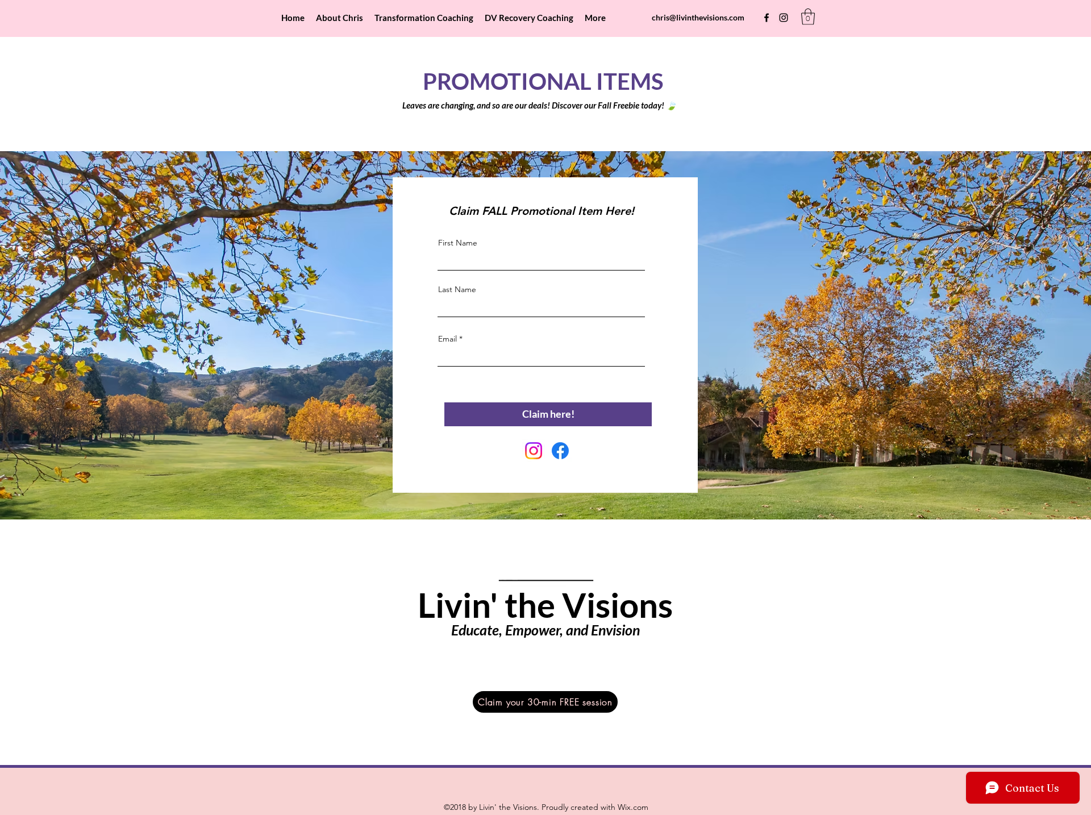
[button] (808, 17)
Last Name (457, 289)
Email (447, 339)
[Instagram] (783, 17)
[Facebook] (766, 17)
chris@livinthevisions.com (698, 17)
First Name (457, 243)
